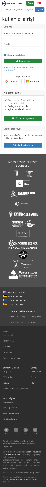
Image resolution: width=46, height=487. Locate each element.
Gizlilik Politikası (16, 479)
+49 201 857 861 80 (17, 300)
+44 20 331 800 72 (16, 292)
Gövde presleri (36, 316)
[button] (43, 3)
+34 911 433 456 (16, 304)
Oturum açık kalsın (16, 55)
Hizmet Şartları (31, 479)
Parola (7, 44)
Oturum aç (24, 61)
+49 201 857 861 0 (16, 296)
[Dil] (39, 3)
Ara (41, 9)
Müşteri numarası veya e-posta (18, 33)
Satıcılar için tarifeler (23, 145)
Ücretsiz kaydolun (24, 118)
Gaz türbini (32, 322)
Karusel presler (16, 322)
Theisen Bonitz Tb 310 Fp (14, 316)
